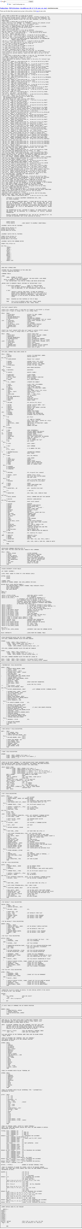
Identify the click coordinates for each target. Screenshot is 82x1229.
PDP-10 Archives (14, 8)
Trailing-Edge (4, 8)
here (37, 11)
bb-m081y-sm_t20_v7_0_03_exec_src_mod (33, 8)
